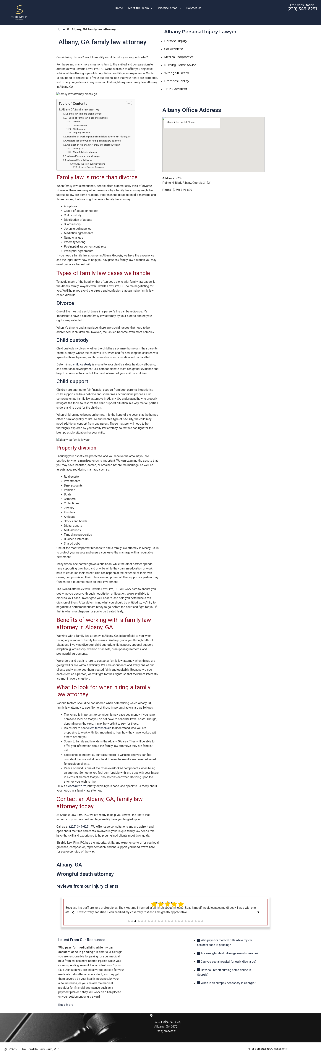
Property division (81, 132)
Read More (65, 1005)
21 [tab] (196, 921)
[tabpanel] (165, 907)
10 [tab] (159, 921)
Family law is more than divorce (84, 113)
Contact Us (193, 8)
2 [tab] (132, 921)
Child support (79, 129)
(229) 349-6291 (302, 8)
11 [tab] (162, 921)
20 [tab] (192, 921)
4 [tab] (139, 921)
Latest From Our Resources (92, 167)
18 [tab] (186, 921)
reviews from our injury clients (91, 164)
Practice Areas (167, 8)
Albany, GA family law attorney (80, 109)
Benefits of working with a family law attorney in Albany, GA (99, 136)
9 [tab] (155, 921)
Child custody (80, 125)
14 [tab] (172, 921)
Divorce (76, 121)
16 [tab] (179, 921)
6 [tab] (145, 921)
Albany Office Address (79, 160)
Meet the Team (138, 8)
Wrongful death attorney (85, 152)
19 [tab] (189, 921)
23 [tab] (202, 921)
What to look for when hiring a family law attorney (94, 140)
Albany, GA (78, 148)
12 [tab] (165, 921)
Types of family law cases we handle (87, 117)
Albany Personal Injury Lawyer (83, 156)
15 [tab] (175, 921)
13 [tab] (169, 921)
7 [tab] (149, 921)
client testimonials (99, 728)
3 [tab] (135, 921)
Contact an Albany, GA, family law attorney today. (93, 144)
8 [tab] (152, 921)
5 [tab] (142, 921)
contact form (77, 786)
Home (119, 8)
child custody (82, 364)
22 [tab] (199, 921)
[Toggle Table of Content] (127, 104)
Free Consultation (302, 5)
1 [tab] (129, 921)
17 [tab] (182, 921)
